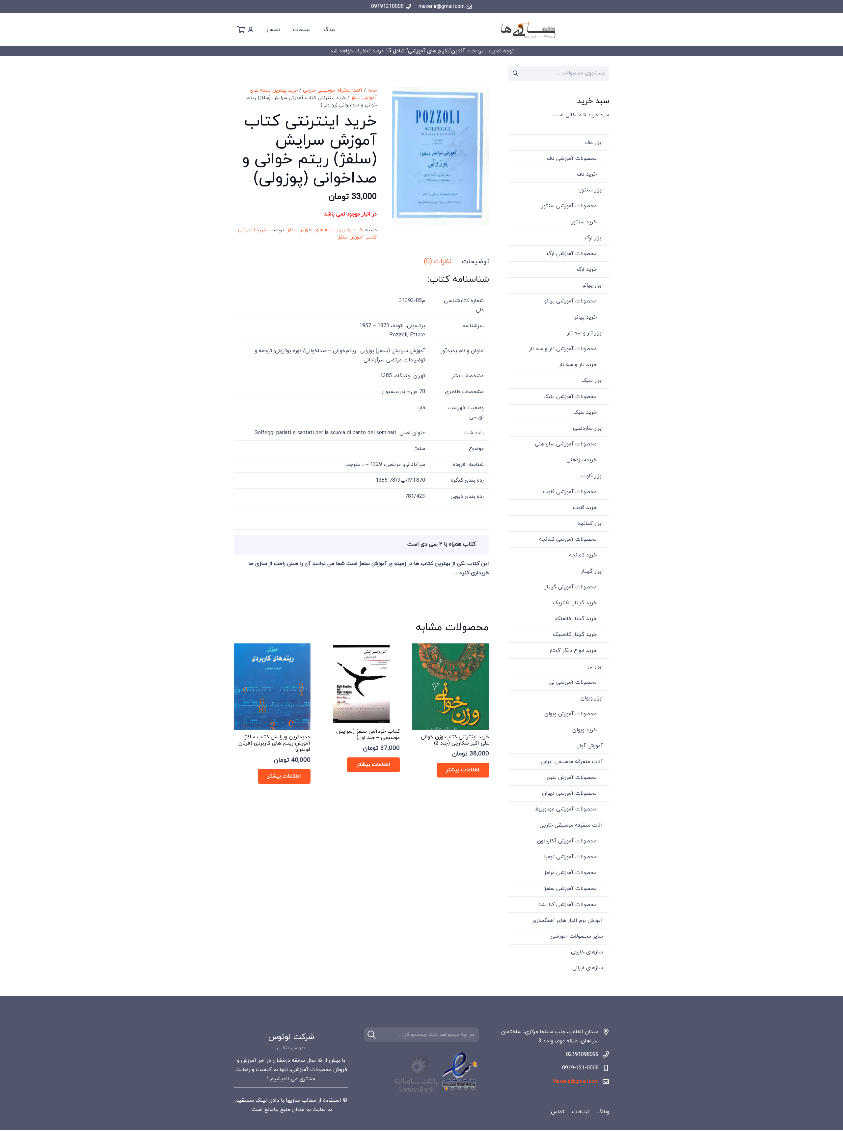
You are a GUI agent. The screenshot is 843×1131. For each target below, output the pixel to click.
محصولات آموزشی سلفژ (570, 888)
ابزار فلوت (592, 476)
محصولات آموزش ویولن (570, 714)
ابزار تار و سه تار (585, 333)
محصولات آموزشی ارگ (572, 253)
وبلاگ (603, 1112)
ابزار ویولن (592, 698)
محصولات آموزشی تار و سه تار (563, 349)
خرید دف (587, 174)
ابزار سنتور (591, 190)
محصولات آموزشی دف (572, 158)
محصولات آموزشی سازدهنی (566, 444)
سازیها (293, 1100)
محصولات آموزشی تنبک (570, 396)
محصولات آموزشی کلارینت (567, 904)
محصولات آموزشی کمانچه (568, 539)
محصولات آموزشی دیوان (569, 793)
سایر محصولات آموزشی (577, 936)
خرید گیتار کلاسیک (575, 634)
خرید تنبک (585, 412)
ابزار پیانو (593, 285)
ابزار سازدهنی (588, 428)
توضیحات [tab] (475, 261)
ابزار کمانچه (590, 523)
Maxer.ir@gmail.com (575, 1081)
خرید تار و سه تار (578, 364)
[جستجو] (371, 1034)
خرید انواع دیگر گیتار (573, 650)
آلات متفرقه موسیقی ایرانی (572, 761)
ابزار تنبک (592, 380)
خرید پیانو (585, 317)
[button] (402, 97)
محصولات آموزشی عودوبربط (566, 809)
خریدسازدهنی (581, 460)
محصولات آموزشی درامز (570, 872)
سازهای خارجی (587, 952)
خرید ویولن (584, 730)
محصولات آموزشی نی (573, 682)
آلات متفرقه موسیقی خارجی (332, 90)
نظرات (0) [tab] (437, 261)
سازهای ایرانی (587, 968)
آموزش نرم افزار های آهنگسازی (567, 920)
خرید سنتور (584, 222)
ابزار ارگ (594, 237)
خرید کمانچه (583, 555)
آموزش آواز (590, 745)
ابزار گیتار (592, 571)
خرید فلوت (585, 507)
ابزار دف (594, 142)
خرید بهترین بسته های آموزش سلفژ (325, 230)
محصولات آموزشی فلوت (570, 491)
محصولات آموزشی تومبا (570, 857)
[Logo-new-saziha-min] (528, 30)
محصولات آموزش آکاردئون (567, 841)
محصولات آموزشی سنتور (569, 206)
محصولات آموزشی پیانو (570, 301)
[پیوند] (250, 29)
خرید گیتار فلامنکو (576, 618)
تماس (557, 1112)
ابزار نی (595, 666)
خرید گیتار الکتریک (575, 603)
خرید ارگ (587, 269)
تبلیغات (580, 1112)
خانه (372, 90)
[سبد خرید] (241, 29)
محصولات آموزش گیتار (571, 587)
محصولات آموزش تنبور (571, 777)
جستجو (515, 73)
